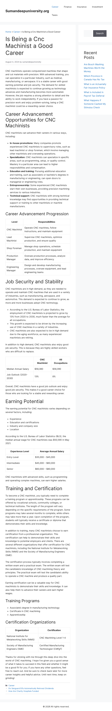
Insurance (82, 6)
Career (55, 6)
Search (100, 33)
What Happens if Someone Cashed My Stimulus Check (95, 104)
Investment (97, 6)
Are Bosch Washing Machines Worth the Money (94, 68)
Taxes (55, 15)
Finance (68, 6)
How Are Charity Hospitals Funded (23, 691)
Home (8, 31)
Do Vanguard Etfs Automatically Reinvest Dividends (31, 688)
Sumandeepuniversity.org (27, 11)
